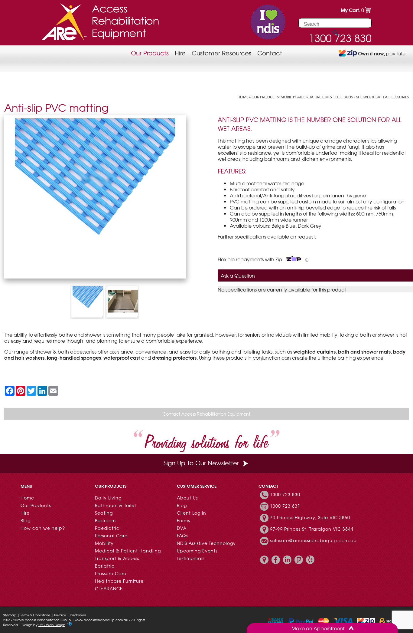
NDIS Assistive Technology (206, 543)
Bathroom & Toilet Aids (331, 97)
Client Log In (191, 513)
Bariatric (105, 566)
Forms (183, 520)
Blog (26, 520)
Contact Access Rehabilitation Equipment (206, 414)
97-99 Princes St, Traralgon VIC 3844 (311, 529)
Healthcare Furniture (119, 581)
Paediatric (107, 528)
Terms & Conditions (35, 614)
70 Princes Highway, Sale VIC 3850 (310, 517)
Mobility (104, 543)
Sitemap (9, 614)
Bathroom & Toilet (115, 505)
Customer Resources (221, 52)
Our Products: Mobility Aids (278, 97)
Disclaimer (78, 614)
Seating (104, 513)
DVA (182, 528)
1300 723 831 (285, 506)
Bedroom (105, 520)
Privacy (60, 614)
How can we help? (43, 528)
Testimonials (190, 558)
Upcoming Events (197, 551)
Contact (269, 52)
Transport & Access (117, 558)
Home (243, 97)
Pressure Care (110, 573)
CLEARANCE (109, 588)
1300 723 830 (285, 494)
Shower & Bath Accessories (382, 97)
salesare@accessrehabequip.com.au (313, 540)
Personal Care (111, 535)
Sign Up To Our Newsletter (201, 462)
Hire (180, 52)
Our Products (150, 52)
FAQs (182, 535)
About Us (187, 498)
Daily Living (108, 498)
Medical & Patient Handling (128, 551)
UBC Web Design (51, 624)
